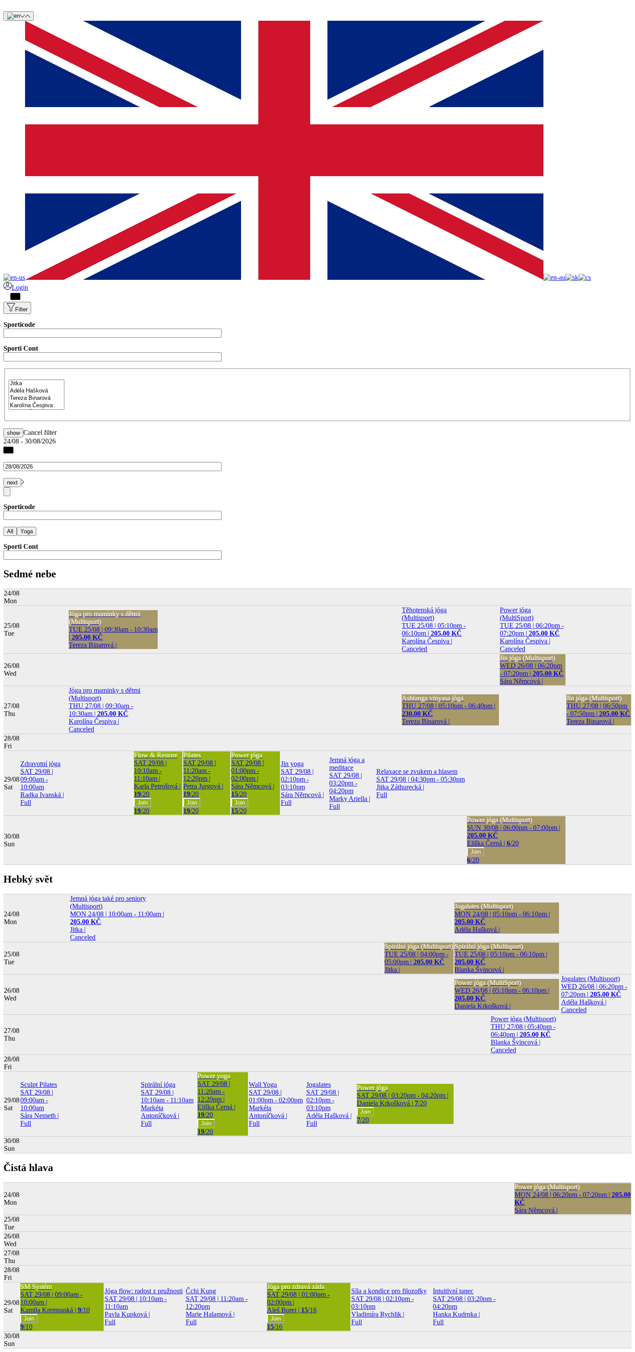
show (13, 433)
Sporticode (19, 324)
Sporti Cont (20, 348)
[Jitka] (36, 383)
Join (142, 802)
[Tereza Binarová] (36, 398)
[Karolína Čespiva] (36, 405)
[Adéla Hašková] (36, 391)
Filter (21, 309)
